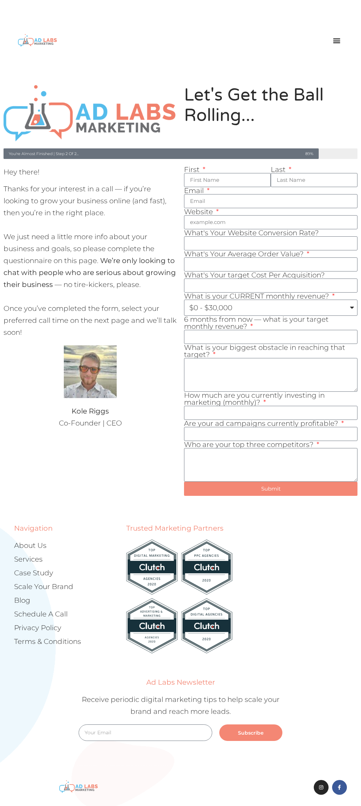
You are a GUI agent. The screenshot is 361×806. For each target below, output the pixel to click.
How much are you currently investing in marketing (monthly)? (254, 399)
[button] (337, 40)
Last (279, 169)
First (192, 169)
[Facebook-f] (339, 787)
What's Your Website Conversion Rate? (251, 232)
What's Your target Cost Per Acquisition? (254, 275)
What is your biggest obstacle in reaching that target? (264, 351)
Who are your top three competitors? (249, 444)
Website (199, 211)
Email (195, 190)
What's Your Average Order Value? (244, 253)
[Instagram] (321, 787)
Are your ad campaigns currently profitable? (262, 423)
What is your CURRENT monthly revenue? (257, 296)
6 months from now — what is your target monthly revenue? (256, 323)
